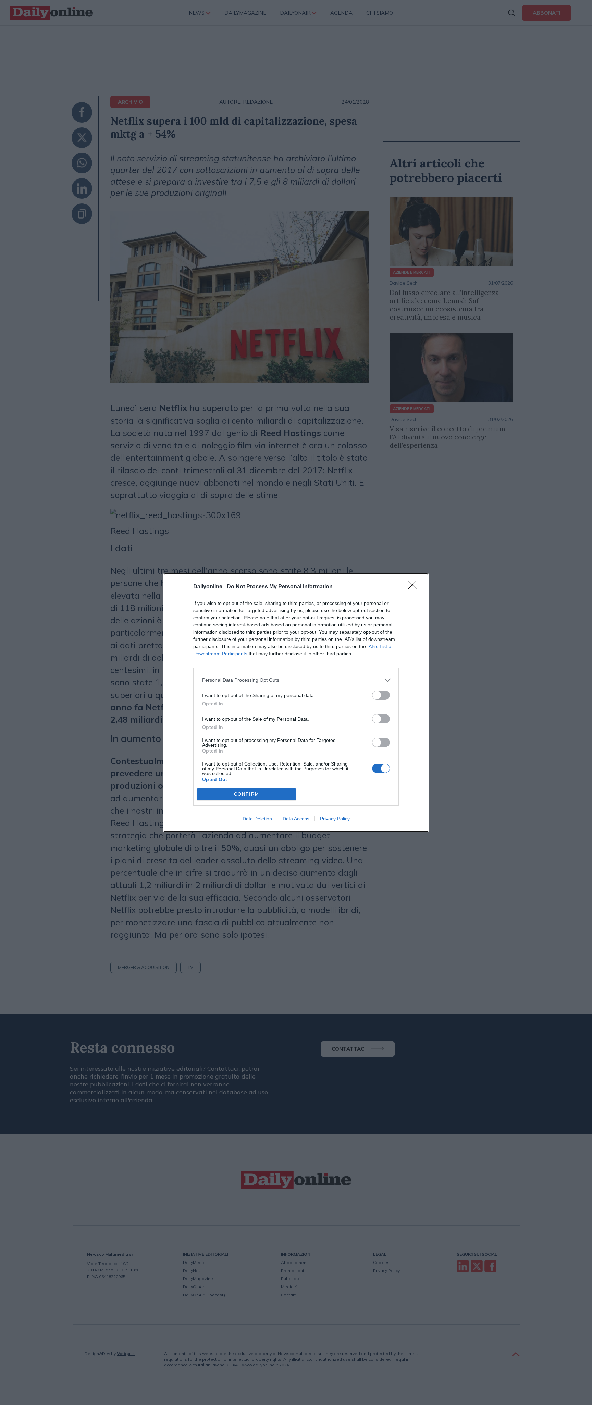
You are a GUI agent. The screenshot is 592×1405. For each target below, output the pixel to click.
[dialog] (296, 703)
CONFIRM (246, 794)
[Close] (414, 587)
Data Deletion (257, 818)
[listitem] (296, 680)
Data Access (296, 818)
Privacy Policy (335, 818)
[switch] (381, 695)
